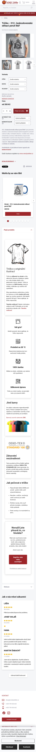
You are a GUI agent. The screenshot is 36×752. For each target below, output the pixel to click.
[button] (8, 221)
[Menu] (33, 2)
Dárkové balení (6, 149)
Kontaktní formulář (12, 719)
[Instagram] (8, 712)
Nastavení (18, 741)
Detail (18, 214)
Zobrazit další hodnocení (18, 675)
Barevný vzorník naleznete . (16, 417)
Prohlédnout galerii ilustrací (18, 568)
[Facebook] (3, 712)
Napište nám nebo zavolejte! (18, 559)
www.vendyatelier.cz (26, 153)
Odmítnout (9, 747)
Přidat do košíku (19, 111)
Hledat (31, 7)
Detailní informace (8, 161)
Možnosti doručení (8, 98)
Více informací (21, 736)
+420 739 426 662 (11, 704)
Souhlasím (26, 747)
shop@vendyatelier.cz (12, 700)
